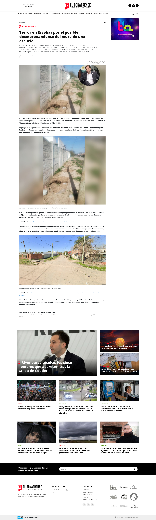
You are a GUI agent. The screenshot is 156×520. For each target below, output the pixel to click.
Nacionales (98, 13)
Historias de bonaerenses (61, 13)
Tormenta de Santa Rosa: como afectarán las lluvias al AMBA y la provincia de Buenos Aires (74, 450)
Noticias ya (38, 13)
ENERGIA (106, 13)
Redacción (86, 490)
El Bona (81, 13)
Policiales (46, 13)
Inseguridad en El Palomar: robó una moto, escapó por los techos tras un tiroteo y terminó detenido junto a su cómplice (76, 409)
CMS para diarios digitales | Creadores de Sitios (127, 517)
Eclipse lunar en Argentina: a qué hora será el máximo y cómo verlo (119, 347)
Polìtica (74, 13)
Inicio (20, 13)
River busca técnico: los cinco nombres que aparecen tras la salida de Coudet (45, 366)
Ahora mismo (27, 13)
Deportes (89, 13)
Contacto (85, 497)
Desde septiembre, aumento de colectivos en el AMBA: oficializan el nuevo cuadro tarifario (117, 408)
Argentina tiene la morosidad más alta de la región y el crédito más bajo (119, 370)
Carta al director (88, 492)
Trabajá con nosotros (90, 499)
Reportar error (88, 494)
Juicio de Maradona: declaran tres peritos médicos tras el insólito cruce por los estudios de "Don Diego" (35, 450)
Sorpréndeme (28, 6)
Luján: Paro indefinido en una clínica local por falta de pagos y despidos (56, 222)
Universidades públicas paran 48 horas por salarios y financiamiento (36, 407)
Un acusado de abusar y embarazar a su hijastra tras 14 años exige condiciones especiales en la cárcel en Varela (119, 450)
